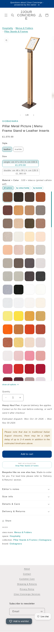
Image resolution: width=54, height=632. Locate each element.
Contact (27, 574)
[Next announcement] (48, 3)
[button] (6, 15)
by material (37, 188)
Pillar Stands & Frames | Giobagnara (32, 540)
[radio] (7, 149)
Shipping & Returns (27, 584)
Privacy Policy (27, 589)
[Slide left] (20, 115)
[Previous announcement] (5, 3)
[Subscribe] (41, 611)
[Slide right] (33, 115)
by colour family (22, 188)
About (27, 569)
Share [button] (8, 520)
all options (8, 188)
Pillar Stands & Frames (16, 31)
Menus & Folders (24, 28)
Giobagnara (10, 121)
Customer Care (27, 579)
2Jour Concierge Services (27, 594)
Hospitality (7, 28)
